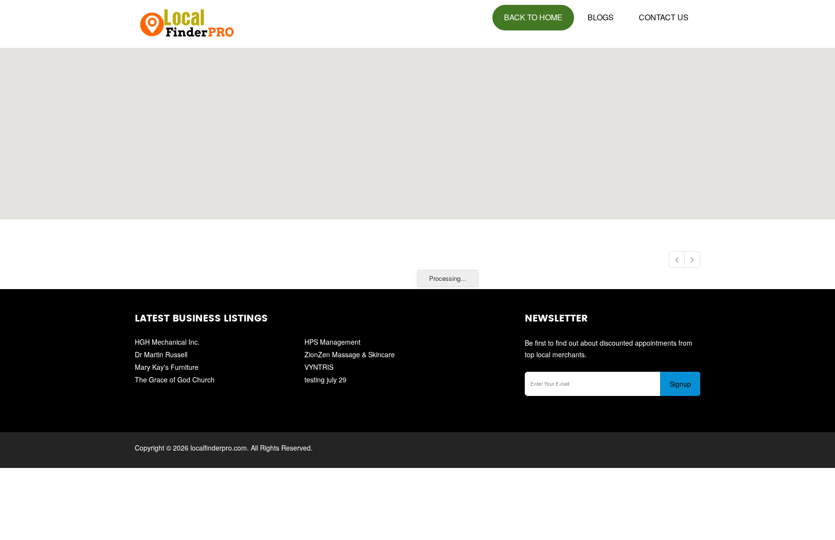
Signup (680, 384)
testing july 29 (325, 379)
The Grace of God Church (175, 379)
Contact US (664, 17)
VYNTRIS (318, 367)
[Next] (692, 259)
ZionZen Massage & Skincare (349, 354)
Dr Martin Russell (161, 354)
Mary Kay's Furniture (167, 367)
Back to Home (533, 17)
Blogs (601, 17)
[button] (417, 128)
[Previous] (677, 259)
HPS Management (332, 342)
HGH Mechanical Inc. (167, 342)
